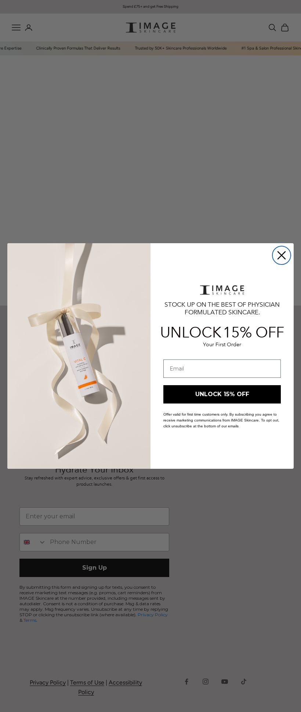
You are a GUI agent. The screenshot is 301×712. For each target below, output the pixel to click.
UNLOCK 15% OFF (222, 394)
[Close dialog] (281, 255)
